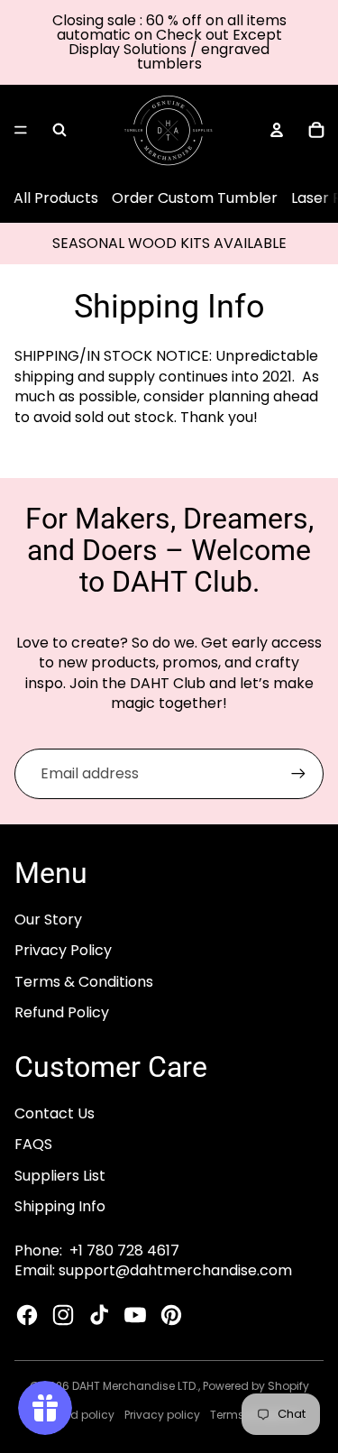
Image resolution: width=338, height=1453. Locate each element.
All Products (56, 198)
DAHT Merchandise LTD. (135, 1385)
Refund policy (76, 1414)
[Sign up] (298, 774)
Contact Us (54, 1113)
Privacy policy (162, 1414)
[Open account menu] (277, 130)
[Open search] (59, 130)
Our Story (48, 919)
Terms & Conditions (83, 981)
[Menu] (20, 130)
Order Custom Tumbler (195, 198)
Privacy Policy (63, 950)
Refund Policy (61, 1012)
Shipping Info (59, 1206)
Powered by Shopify (256, 1385)
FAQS (33, 1144)
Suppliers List (59, 1175)
